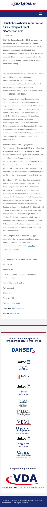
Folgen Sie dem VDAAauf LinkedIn (23, 445)
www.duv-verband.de (11, 313)
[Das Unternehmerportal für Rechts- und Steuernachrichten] (23, 4)
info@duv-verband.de (16, 308)
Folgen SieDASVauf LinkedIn (23, 392)
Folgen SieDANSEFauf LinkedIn (23, 368)
